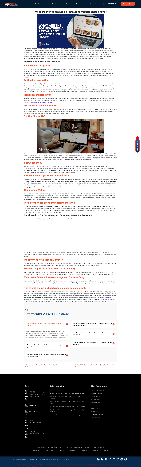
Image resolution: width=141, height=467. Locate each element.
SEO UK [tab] (87, 447)
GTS (92, 405)
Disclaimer (66, 459)
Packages (79, 4)
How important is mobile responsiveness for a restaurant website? (44, 324)
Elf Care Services (96, 399)
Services (38, 4)
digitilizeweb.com (32, 459)
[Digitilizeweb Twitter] (106, 459)
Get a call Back (137, 145)
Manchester (35, 450)
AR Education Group (97, 414)
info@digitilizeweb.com (36, 422)
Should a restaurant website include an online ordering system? (44, 346)
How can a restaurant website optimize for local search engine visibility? (92, 343)
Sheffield (106, 450)
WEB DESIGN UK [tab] (42, 447)
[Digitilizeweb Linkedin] (110, 459)
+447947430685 (33, 407)
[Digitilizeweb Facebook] (102, 459)
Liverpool (84, 450)
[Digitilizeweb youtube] (114, 459)
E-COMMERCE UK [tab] (56, 447)
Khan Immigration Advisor (98, 420)
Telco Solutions (95, 408)
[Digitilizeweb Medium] (125, 459)
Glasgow (72, 450)
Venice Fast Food (96, 402)
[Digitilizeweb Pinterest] (118, 459)
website (64, 281)
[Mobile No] (27, 407)
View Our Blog (54, 389)
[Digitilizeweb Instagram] (98, 459)
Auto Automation (96, 417)
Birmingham (49, 450)
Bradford (61, 450)
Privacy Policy (57, 459)
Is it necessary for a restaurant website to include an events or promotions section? (92, 324)
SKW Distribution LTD (97, 390)
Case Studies (52, 4)
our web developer (108, 299)
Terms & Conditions (45, 459)
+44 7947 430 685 (111, 4)
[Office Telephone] (27, 413)
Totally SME (94, 411)
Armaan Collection (96, 393)
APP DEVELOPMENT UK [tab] (73, 447)
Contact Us (94, 4)
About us (66, 4)
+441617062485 (33, 413)
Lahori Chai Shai (95, 396)
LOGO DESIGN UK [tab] (99, 447)
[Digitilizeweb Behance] (121, 459)
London (95, 450)
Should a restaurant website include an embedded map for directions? (91, 334)
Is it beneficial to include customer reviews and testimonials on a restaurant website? (46, 355)
